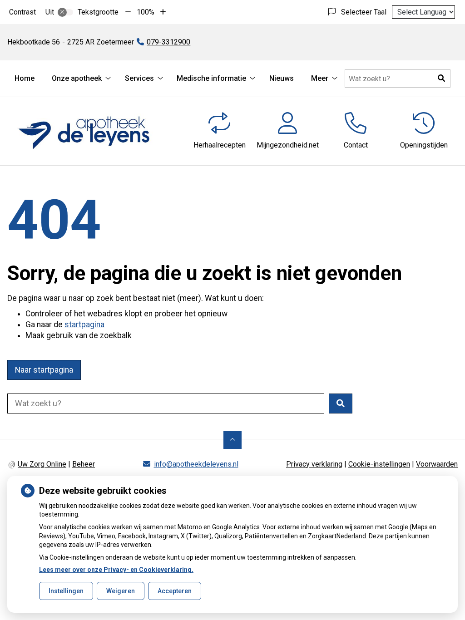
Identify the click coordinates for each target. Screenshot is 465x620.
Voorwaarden (437, 464)
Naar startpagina (44, 369)
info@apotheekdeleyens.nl (196, 464)
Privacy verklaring (314, 464)
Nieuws (281, 78)
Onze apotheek (77, 78)
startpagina (84, 324)
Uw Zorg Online (42, 464)
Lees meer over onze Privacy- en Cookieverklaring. (116, 569)
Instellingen (66, 591)
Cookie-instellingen (379, 464)
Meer (319, 78)
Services (139, 78)
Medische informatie (211, 78)
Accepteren (175, 591)
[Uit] (65, 12)
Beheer (83, 464)
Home (25, 78)
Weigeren (120, 591)
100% (145, 12)
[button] (441, 78)
